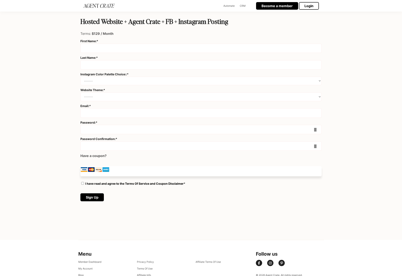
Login (308, 6)
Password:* (88, 122)
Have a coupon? (93, 156)
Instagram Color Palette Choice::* (104, 74)
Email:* (85, 106)
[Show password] (315, 129)
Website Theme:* (92, 90)
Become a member (277, 6)
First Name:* (89, 41)
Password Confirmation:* (98, 139)
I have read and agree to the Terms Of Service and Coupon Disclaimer (134, 183)
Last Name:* (89, 57)
